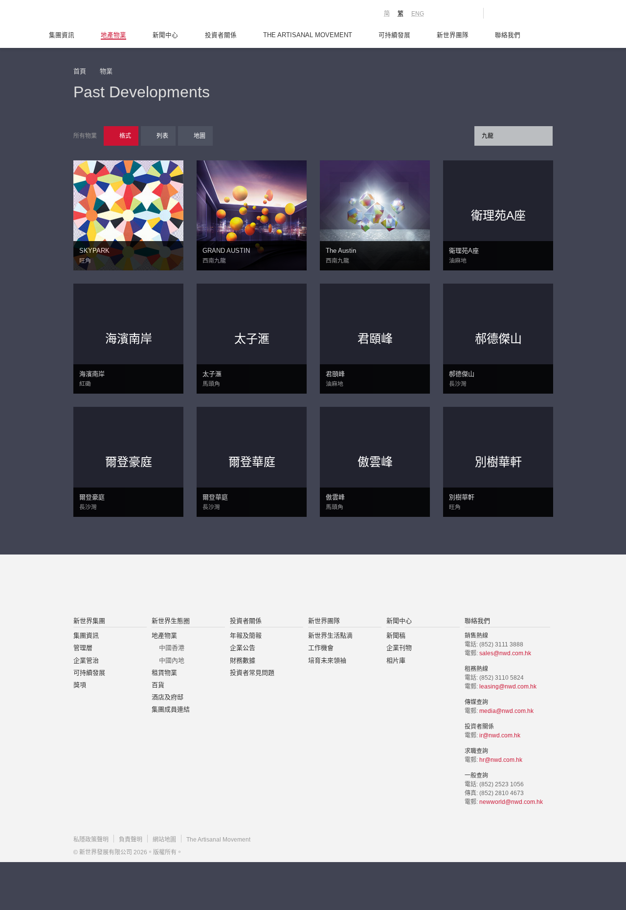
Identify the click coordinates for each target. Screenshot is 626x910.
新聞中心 (165, 35)
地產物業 (113, 35)
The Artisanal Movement (307, 35)
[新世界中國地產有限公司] (300, 586)
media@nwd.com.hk (506, 711)
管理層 (82, 647)
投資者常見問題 (252, 672)
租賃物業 (164, 672)
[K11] (441, 13)
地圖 (199, 136)
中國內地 (171, 660)
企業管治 (86, 660)
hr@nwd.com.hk (500, 759)
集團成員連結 (171, 709)
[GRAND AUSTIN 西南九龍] (252, 215)
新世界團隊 (453, 35)
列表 (162, 136)
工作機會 (321, 647)
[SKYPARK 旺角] (128, 215)
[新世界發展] (127, 14)
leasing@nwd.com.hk (508, 686)
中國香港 (171, 647)
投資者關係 (221, 35)
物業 (106, 71)
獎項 (79, 684)
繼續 (313, 324)
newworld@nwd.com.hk (511, 802)
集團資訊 (61, 35)
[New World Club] (468, 13)
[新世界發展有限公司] (202, 586)
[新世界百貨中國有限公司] (411, 586)
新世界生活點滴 (330, 635)
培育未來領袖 (327, 660)
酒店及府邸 (167, 697)
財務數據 (242, 660)
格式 (125, 136)
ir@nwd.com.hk (499, 735)
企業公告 (242, 647)
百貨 (158, 684)
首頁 (79, 71)
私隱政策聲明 (91, 839)
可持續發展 (394, 35)
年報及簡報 (246, 635)
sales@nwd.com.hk (505, 653)
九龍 (487, 136)
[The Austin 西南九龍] (375, 215)
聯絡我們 (507, 35)
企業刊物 (399, 647)
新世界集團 (89, 620)
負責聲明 (130, 839)
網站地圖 (164, 839)
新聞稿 (395, 635)
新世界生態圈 (171, 620)
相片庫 (395, 660)
